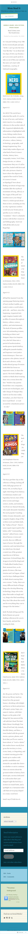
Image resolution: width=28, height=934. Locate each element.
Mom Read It (14, 8)
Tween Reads (14, 27)
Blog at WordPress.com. (14, 930)
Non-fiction (19, 25)
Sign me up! (8, 856)
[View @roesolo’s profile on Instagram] (7, 918)
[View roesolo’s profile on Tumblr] (12, 918)
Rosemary (10, 896)
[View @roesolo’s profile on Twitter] (4, 918)
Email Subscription (11, 832)
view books (17, 901)
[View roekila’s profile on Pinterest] (9, 918)
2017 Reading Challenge (11, 894)
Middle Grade (9, 25)
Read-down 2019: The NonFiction (14, 31)
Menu (15, 2)
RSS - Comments (9, 877)
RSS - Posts (7, 873)
